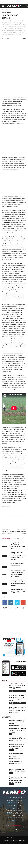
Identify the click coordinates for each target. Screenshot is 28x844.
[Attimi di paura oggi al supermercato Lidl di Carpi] (5, 739)
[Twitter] (16, 829)
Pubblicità (14, 820)
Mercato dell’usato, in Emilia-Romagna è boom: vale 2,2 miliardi (17, 591)
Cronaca (11, 740)
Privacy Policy (14, 837)
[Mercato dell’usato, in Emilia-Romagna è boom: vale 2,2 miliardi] (6, 591)
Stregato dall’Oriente (15, 761)
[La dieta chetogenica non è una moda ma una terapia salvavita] (5, 722)
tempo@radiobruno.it (17, 825)
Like (5, 601)
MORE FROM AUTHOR (18, 538)
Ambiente (8, 9)
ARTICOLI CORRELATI (7, 538)
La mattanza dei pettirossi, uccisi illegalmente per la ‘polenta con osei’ (17, 746)
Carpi (11, 712)
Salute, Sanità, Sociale (14, 725)
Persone (11, 763)
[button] (27, 6)
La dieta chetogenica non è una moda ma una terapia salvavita (17, 721)
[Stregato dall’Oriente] (5, 764)
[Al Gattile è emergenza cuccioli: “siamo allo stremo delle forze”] (5, 755)
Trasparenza (21, 837)
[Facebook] (11, 829)
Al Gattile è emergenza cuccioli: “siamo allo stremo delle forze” (17, 754)
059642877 (9, 802)
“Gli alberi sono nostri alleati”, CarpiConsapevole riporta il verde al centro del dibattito (18, 555)
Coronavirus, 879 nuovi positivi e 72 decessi (8, 532)
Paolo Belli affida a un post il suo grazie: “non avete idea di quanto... (17, 730)
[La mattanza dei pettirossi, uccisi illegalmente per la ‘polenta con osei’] (5, 747)
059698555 (10, 817)
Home (3, 9)
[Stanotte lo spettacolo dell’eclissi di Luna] (6, 565)
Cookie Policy (7, 837)
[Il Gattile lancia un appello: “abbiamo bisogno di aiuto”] (5, 771)
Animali (8, 12)
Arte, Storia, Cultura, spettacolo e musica (16, 691)
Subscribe (23, 601)
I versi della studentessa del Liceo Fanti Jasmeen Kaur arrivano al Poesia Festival (17, 708)
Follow (11, 601)
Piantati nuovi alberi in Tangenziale (20, 532)
